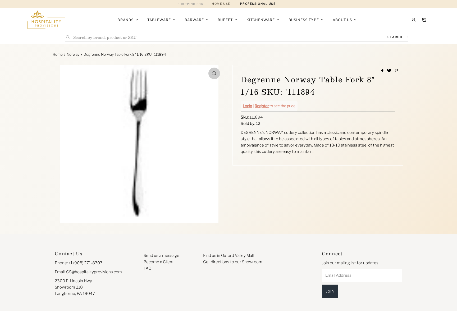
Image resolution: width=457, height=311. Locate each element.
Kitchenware (260, 20)
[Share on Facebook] (382, 70)
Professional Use (258, 4)
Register (262, 105)
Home (58, 54)
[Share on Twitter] (389, 70)
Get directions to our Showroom (232, 262)
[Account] (413, 20)
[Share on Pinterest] (396, 70)
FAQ (147, 268)
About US (342, 20)
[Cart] (424, 20)
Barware (194, 20)
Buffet (225, 20)
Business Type (304, 20)
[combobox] (226, 37)
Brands (125, 20)
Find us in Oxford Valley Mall (228, 255)
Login (247, 105)
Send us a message (161, 255)
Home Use (221, 4)
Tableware (159, 20)
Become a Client (159, 262)
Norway (73, 54)
